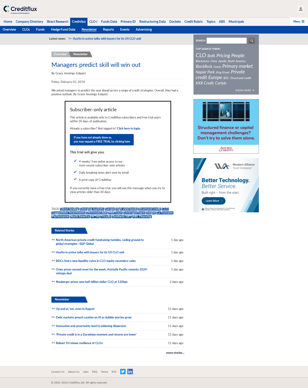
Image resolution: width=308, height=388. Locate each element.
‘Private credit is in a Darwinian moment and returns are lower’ (96, 334)
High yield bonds (126, 209)
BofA (211, 56)
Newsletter (80, 54)
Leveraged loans (134, 212)
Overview (60, 54)
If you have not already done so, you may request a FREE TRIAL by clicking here (102, 139)
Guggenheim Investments (68, 212)
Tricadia (106, 216)
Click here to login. (129, 128)
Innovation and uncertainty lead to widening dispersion (91, 326)
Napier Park (205, 72)
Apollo (222, 61)
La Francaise (165, 212)
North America (80, 216)
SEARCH (200, 40)
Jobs (85, 371)
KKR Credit (205, 83)
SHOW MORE (243, 90)
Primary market (237, 66)
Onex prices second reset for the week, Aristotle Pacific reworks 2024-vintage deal (102, 271)
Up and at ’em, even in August (75, 309)
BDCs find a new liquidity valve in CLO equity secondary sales (96, 261)
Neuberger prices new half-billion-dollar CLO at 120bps (92, 282)
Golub (217, 67)
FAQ (94, 371)
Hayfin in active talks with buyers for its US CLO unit (107, 38)
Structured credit (150, 209)
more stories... (175, 353)
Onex (214, 61)
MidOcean (115, 212)
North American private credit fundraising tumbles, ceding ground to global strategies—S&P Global (100, 242)
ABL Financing (142, 216)
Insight (151, 212)
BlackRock (204, 66)
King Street (223, 72)
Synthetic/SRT (122, 216)
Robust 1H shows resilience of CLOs (79, 343)
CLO (165, 209)
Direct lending (69, 209)
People (237, 55)
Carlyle (220, 83)
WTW (95, 216)
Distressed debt (97, 212)
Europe (109, 209)
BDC (226, 78)
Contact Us (57, 371)
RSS (114, 371)
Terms (104, 371)
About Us (73, 371)
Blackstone (202, 61)
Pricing (223, 55)
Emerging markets (92, 209)
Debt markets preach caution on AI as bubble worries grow (93, 317)
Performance (60, 216)
